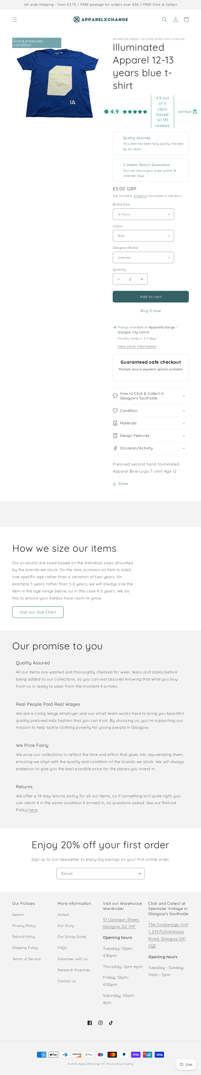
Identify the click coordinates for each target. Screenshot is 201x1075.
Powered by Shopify (120, 1063)
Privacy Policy (24, 925)
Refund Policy (24, 936)
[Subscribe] (139, 873)
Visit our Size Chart (38, 612)
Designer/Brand (125, 248)
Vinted (63, 914)
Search (18, 914)
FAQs (62, 947)
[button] (14, 19)
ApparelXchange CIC (92, 1063)
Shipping (140, 196)
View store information (137, 346)
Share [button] (123, 483)
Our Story (66, 925)
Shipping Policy (25, 947)
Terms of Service (26, 959)
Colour (118, 226)
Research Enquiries (74, 970)
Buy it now (151, 310)
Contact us (67, 981)
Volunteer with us (73, 959)
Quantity (119, 269)
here (33, 809)
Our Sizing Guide (72, 936)
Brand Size (121, 204)
